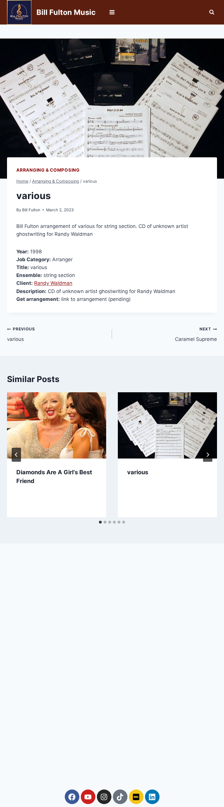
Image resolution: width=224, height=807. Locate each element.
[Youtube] (88, 796)
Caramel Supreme (196, 334)
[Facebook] (72, 796)
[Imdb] (136, 796)
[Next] (207, 455)
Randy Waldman (53, 283)
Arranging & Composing (48, 170)
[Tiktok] (120, 796)
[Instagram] (104, 796)
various (21, 334)
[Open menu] (112, 12)
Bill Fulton (31, 210)
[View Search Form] (211, 12)
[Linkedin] (152, 796)
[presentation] (56, 425)
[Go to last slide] (16, 455)
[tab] (100, 522)
